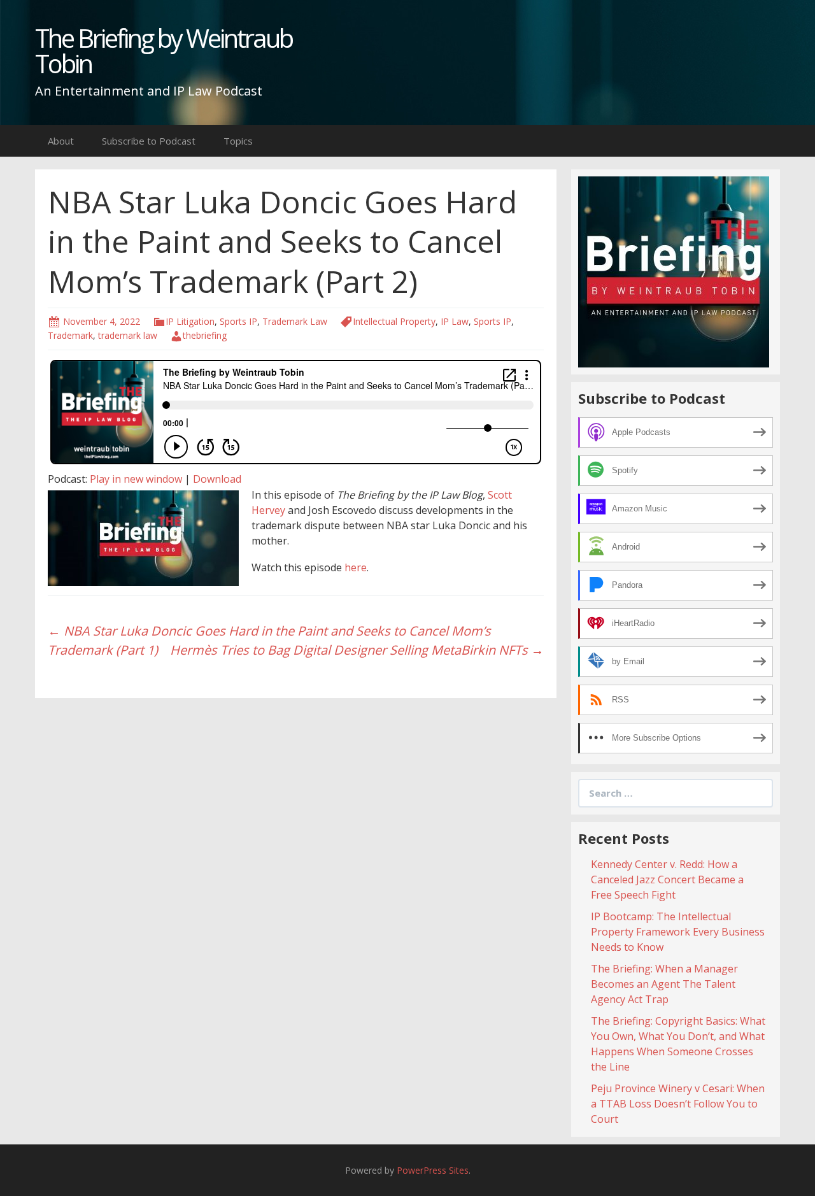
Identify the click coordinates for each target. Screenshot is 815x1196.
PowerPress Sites (433, 1170)
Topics (238, 140)
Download (217, 479)
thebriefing (205, 335)
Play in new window (136, 479)
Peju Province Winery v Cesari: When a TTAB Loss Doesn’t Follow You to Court (678, 1103)
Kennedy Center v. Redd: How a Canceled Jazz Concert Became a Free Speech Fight (667, 879)
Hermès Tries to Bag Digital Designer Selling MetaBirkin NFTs (357, 650)
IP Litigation (190, 321)
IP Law (455, 321)
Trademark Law (294, 321)
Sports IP (238, 321)
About (61, 140)
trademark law (127, 335)
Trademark (70, 335)
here (355, 567)
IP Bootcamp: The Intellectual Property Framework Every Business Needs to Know (678, 931)
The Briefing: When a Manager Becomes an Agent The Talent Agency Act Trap (664, 984)
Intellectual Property (394, 321)
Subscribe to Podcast (148, 140)
